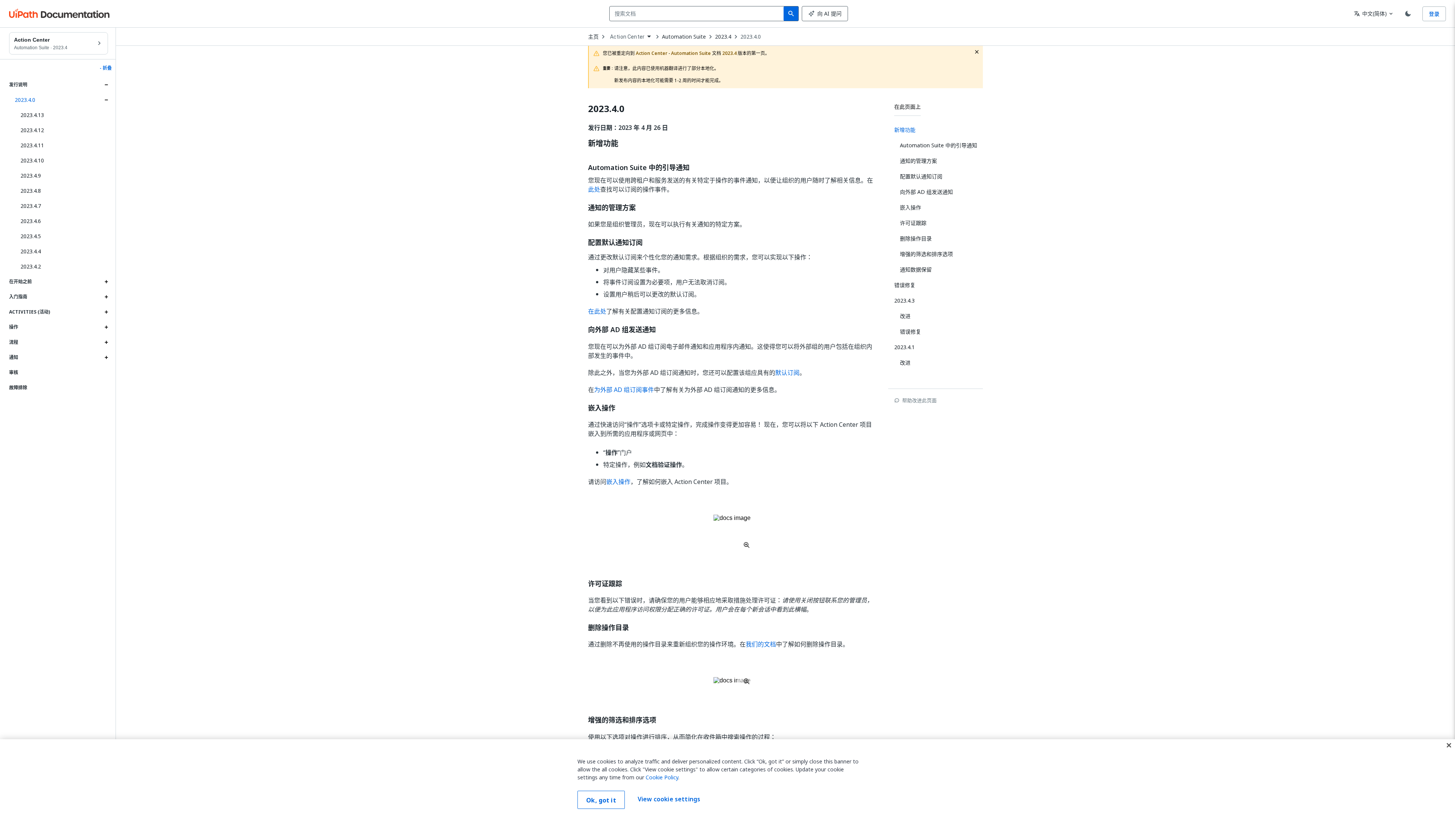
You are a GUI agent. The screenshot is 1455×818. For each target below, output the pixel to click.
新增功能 (603, 143)
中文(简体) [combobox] (1370, 13)
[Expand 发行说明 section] (106, 84)
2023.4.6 (30, 221)
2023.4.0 (25, 100)
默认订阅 (787, 372)
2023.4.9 (30, 176)
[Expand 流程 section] (106, 342)
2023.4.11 (32, 145)
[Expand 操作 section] (106, 327)
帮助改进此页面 (919, 400)
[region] (727, 778)
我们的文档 (761, 644)
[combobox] (698, 13)
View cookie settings (669, 799)
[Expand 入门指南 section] (106, 296)
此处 (594, 189)
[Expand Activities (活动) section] (106, 312)
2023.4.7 (30, 206)
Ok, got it (601, 800)
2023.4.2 (30, 266)
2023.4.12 (32, 130)
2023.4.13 (32, 115)
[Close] (1449, 745)
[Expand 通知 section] (106, 357)
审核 (13, 372)
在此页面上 (907, 107)
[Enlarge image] (732, 531)
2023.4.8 (30, 191)
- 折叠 (106, 68)
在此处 (597, 311)
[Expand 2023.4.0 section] (106, 100)
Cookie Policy (662, 777)
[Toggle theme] (1408, 13)
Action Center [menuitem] (627, 37)
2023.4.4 (30, 251)
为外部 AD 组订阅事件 (624, 389)
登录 (1434, 14)
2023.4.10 (32, 160)
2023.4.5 (30, 236)
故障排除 (18, 387)
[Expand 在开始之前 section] (106, 281)
